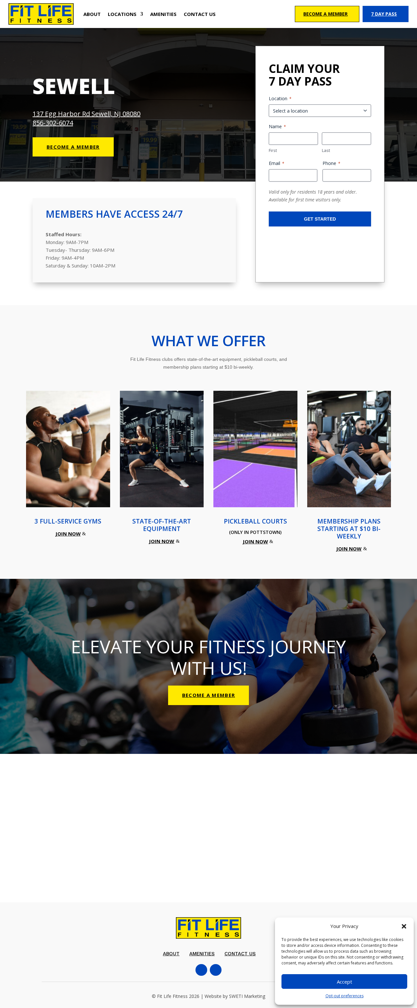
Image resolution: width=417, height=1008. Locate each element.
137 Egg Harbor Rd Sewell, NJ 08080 (86, 113)
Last (326, 150)
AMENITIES (163, 14)
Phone (331, 163)
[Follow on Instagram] (216, 970)
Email (276, 163)
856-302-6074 (53, 122)
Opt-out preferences (344, 996)
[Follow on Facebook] (201, 970)
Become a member (73, 146)
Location (280, 98)
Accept (344, 981)
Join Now (68, 533)
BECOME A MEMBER (208, 695)
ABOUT (92, 14)
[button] (404, 926)
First (273, 150)
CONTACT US (200, 14)
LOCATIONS (122, 14)
